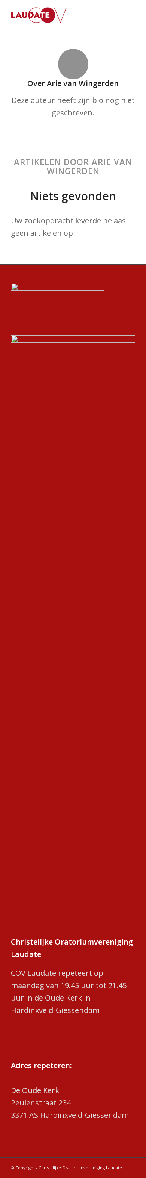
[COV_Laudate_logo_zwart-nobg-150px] (60, 15)
